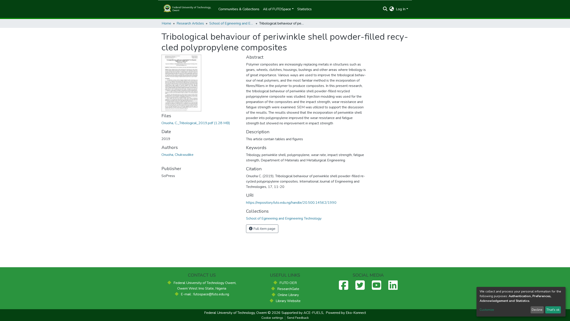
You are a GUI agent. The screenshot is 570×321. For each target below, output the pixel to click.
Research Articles (190, 23)
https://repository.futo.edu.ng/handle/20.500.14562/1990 (291, 202)
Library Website (288, 300)
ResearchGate (288, 288)
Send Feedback (298, 318)
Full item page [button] (263, 228)
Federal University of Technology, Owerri (235, 312)
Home (166, 23)
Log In (400, 9)
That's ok (553, 310)
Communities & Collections (238, 9)
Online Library (288, 294)
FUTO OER (288, 282)
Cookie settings (272, 318)
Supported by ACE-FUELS (302, 312)
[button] (392, 9)
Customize (487, 310)
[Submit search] (385, 9)
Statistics (304, 9)
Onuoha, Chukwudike (177, 154)
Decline (537, 310)
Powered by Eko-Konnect (346, 312)
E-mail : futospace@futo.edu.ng (205, 294)
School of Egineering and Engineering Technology (231, 23)
